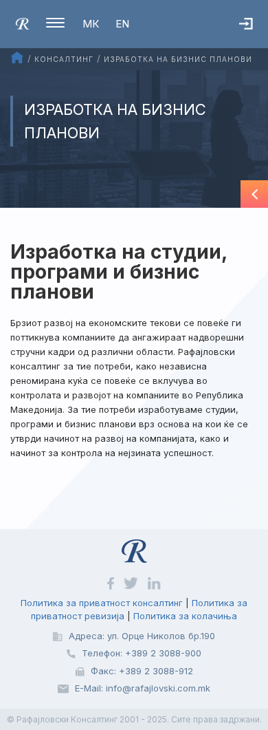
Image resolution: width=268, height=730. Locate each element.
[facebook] (111, 582)
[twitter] (132, 582)
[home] (22, 22)
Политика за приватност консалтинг (102, 602)
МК (90, 23)
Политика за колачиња (185, 615)
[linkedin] (154, 582)
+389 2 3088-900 (163, 652)
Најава (253, 37)
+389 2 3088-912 (156, 670)
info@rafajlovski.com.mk (158, 688)
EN (122, 23)
